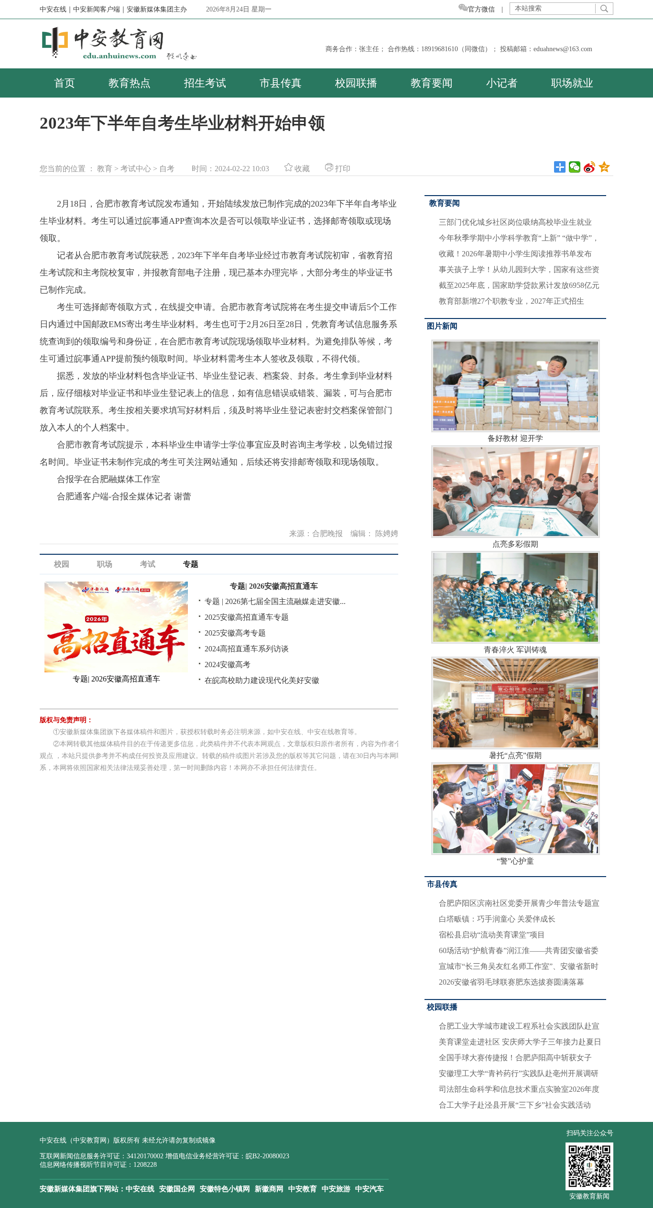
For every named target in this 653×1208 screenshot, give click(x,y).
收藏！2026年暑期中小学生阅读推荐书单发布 (515, 254)
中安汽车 (369, 1189)
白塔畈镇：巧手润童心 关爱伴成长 (497, 919)
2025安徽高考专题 (235, 633)
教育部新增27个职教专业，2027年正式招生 (511, 301)
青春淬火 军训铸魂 (515, 650)
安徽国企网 (177, 1189)
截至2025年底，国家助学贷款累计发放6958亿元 (519, 285)
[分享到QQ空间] (604, 167)
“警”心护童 (515, 861)
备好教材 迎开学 (515, 438)
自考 (166, 169)
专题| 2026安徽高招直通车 (274, 586)
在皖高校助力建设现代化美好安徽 (262, 680)
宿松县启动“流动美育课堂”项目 (492, 935)
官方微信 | (489, 9)
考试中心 (135, 169)
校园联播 (356, 83)
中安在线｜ (56, 9)
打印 (341, 169)
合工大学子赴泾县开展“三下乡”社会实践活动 (515, 1105)
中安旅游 (336, 1189)
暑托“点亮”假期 (515, 755)
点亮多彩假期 (515, 544)
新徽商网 (269, 1189)
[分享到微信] (575, 167)
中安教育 (302, 1189)
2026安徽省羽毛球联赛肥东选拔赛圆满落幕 (511, 982)
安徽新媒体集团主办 (157, 9)
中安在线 (140, 1189)
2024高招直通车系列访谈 (247, 649)
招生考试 (205, 83)
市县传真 (281, 83)
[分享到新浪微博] (590, 167)
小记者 (502, 83)
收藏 (301, 169)
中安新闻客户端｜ (100, 9)
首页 (64, 83)
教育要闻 (432, 83)
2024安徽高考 (227, 664)
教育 (104, 169)
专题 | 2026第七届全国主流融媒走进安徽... (275, 601)
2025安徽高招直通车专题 (247, 617)
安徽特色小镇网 (225, 1189)
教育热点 (130, 83)
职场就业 (572, 83)
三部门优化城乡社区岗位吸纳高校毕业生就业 (515, 222)
